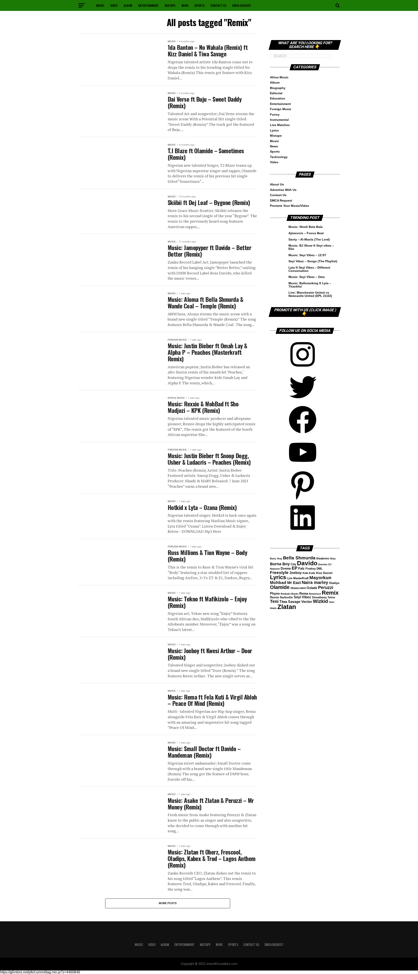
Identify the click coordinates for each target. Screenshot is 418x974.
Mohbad (278, 582)
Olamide (280, 587)
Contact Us (218, 5)
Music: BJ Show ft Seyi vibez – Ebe (311, 247)
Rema (303, 593)
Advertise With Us (283, 190)
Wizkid (320, 601)
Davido (307, 563)
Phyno (275, 593)
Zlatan (286, 606)
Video (114, 5)
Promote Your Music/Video (289, 205)
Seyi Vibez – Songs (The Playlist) (312, 261)
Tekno (331, 597)
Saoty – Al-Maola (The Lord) (309, 239)
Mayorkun (320, 577)
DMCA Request (241, 5)
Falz (301, 568)
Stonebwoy (319, 597)
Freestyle (279, 572)
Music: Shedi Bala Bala (305, 227)
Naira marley (315, 582)
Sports (199, 5)
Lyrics (274, 130)
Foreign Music (280, 109)
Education (277, 98)
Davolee (322, 564)
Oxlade (312, 588)
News (185, 5)
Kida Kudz (309, 573)
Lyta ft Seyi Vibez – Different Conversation (309, 269)
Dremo (286, 568)
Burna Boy (280, 564)
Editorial (276, 93)
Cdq (293, 564)
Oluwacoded (298, 588)
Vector (306, 602)
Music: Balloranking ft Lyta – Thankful (309, 284)
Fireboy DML (314, 568)
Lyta (289, 578)
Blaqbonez (322, 558)
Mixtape (170, 5)
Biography (277, 88)
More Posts (168, 903)
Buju (333, 558)
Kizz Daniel (324, 573)
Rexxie (274, 597)
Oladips (334, 583)
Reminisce (315, 593)
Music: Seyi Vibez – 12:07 (307, 255)
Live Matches (280, 125)
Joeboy (295, 573)
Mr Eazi (294, 582)
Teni (274, 601)
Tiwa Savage (290, 602)
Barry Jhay (276, 558)
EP (294, 568)
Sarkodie (286, 597)
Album (128, 5)
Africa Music (279, 77)
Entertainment (148, 5)
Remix (330, 592)
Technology (279, 157)
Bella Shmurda (299, 557)
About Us (277, 184)
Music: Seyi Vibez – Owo (306, 277)
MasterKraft (300, 578)
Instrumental (279, 119)
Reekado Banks (289, 593)
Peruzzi (325, 587)
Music (100, 5)
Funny (275, 114)
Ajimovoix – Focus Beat (306, 233)
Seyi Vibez (302, 597)
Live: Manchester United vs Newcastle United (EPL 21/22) (310, 294)
